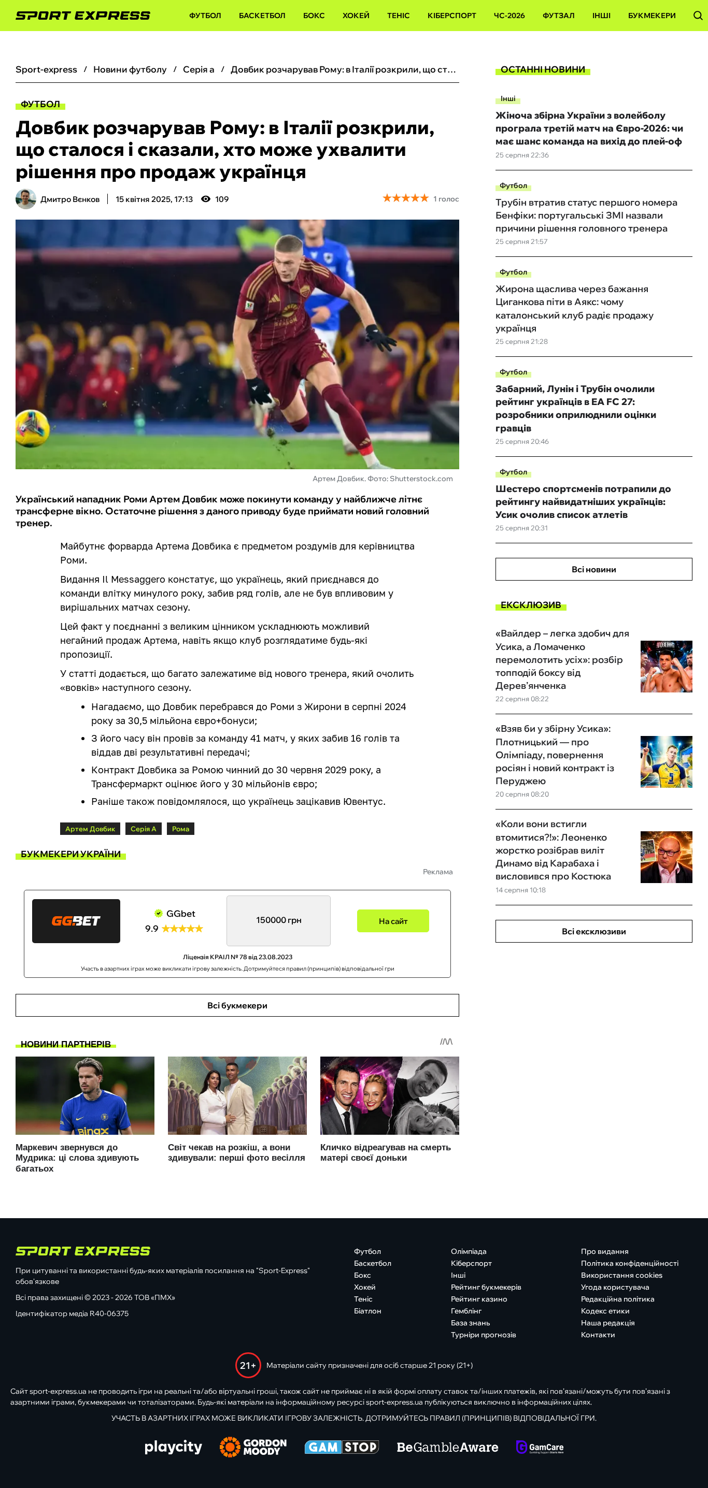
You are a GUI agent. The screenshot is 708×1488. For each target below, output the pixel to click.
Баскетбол (262, 15)
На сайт (393, 921)
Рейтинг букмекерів (486, 1287)
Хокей (356, 15)
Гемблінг (466, 1311)
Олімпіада (469, 1251)
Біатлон (367, 1311)
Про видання (605, 1251)
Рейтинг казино (479, 1299)
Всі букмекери (237, 1005)
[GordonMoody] (253, 1448)
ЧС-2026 (509, 15)
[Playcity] (173, 1448)
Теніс (398, 15)
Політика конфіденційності (629, 1263)
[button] (698, 15)
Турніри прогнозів (483, 1334)
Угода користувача (615, 1287)
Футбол (205, 15)
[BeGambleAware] (448, 1448)
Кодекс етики (605, 1311)
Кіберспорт (452, 15)
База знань (470, 1322)
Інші (601, 15)
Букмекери (652, 15)
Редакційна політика (618, 1299)
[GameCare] (539, 1448)
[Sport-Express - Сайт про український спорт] (77, 15)
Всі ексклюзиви (594, 931)
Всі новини (594, 569)
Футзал (559, 15)
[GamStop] (341, 1448)
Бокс (314, 15)
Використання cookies (621, 1275)
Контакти (598, 1334)
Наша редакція (608, 1322)
